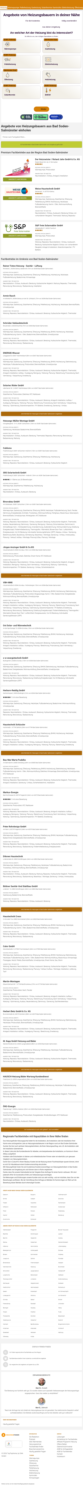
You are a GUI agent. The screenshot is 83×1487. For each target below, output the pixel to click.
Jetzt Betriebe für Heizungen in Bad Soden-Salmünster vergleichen (41, 407)
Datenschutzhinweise (64, 1440)
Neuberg (33, 1301)
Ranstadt (33, 1297)
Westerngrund (7, 1314)
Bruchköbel (61, 1260)
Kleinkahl (5, 1318)
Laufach (60, 1228)
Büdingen (5, 1301)
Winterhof (61, 1322)
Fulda (59, 1306)
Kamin (5, 1137)
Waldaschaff (61, 1265)
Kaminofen (57, 7)
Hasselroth (33, 1232)
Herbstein (33, 1326)
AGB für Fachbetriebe (64, 1445)
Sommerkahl (34, 1248)
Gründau (5, 1293)
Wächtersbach (7, 1223)
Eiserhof (60, 1314)
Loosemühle (6, 1269)
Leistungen (61, 1431)
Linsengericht (6, 1289)
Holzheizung (33, 1464)
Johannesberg (62, 1240)
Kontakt (60, 1448)
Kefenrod (5, 1240)
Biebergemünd (7, 1244)
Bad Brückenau (35, 1318)
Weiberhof (33, 1314)
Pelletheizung (25, 7)
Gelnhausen (6, 1277)
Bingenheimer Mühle (63, 1318)
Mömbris (33, 1289)
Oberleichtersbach (63, 1236)
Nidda (32, 1330)
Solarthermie (47, 7)
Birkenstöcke (6, 1256)
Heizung (3, 7)
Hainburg (60, 1326)
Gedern (5, 1285)
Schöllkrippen (34, 1228)
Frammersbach (35, 1256)
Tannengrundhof (7, 1273)
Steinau (5, 1236)
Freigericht (33, 1223)
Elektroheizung (68, 7)
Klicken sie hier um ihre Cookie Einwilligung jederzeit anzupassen (18, 1477)
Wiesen (5, 1306)
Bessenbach (61, 1310)
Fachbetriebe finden (36, 1440)
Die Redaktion (34, 1431)
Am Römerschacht (63, 1285)
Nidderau (60, 1248)
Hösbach (60, 1256)
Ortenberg (5, 1330)
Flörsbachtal (6, 1310)
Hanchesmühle (7, 1260)
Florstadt (60, 1252)
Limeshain (33, 1273)
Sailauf (32, 1293)
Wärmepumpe (13, 7)
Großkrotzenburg (63, 1273)
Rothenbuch (61, 1281)
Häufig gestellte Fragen (11, 1418)
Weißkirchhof (6, 1281)
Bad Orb (5, 1232)
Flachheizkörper (57, 1156)
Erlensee (60, 1244)
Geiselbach (6, 1326)
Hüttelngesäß (34, 1244)
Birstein (5, 1248)
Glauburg (33, 1260)
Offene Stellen (62, 1438)
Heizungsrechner (35, 1438)
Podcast (32, 1433)
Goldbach (60, 1277)
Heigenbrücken (35, 1277)
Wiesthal (33, 1306)
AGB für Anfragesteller (65, 1443)
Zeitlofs (33, 1252)
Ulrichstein (61, 1297)
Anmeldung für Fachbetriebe (67, 1433)
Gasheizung (36, 7)
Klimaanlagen (34, 1472)
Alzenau (60, 1232)
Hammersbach (35, 1281)
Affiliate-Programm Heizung (67, 1436)
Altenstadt (33, 1322)
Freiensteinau (6, 1297)
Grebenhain (34, 1236)
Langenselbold (35, 1265)
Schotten (33, 1310)
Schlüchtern (6, 1265)
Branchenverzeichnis (36, 1443)
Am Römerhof (62, 1289)
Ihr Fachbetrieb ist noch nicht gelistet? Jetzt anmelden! (41, 1123)
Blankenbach (34, 1269)
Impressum (61, 1450)
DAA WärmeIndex (35, 1436)
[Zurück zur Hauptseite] (14, 1429)
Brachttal (5, 1228)
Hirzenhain (6, 1322)
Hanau (60, 1301)
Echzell (60, 1293)
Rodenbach (34, 1285)
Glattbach (60, 1269)
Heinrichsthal (34, 1240)
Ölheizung (79, 7)
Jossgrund (6, 1252)
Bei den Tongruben (63, 1223)
